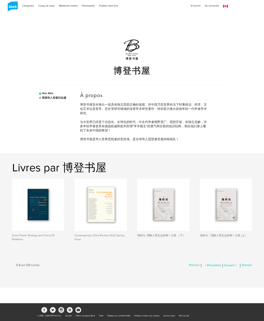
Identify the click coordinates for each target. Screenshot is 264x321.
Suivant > (230, 265)
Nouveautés (88, 5)
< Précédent (213, 265)
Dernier (247, 265)
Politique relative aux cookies (147, 316)
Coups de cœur (46, 5)
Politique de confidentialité (118, 316)
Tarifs (101, 316)
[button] (225, 6)
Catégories (28, 5)
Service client (169, 316)
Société (68, 316)
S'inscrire (196, 5)
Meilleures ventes (68, 5)
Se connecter (212, 5)
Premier (194, 265)
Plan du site (184, 316)
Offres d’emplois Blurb (85, 316)
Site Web (47, 93)
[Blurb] (12, 8)
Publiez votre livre (108, 5)
